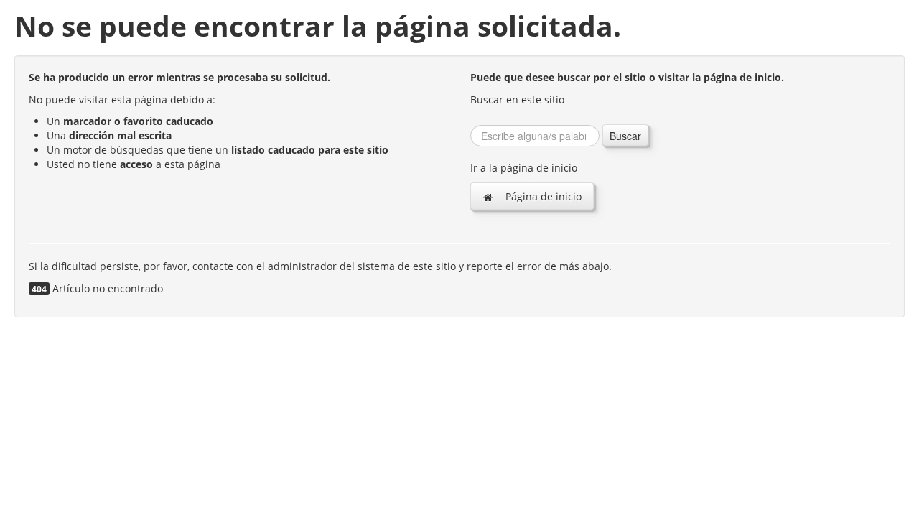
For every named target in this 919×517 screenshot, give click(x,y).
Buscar (625, 136)
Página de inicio (542, 196)
